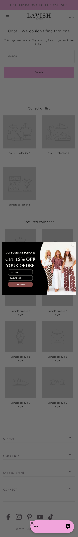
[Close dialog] (73, 245)
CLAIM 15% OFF (20, 284)
